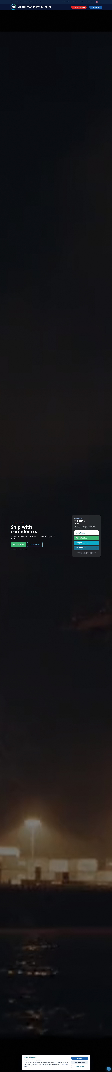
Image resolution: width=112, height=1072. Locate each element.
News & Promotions (16, 2)
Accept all (79, 1058)
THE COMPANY (65, 2)
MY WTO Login (96, 7)
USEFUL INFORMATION (87, 2)
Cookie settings (80, 1066)
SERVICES (74, 2)
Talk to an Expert (35, 544)
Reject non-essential (79, 1062)
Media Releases (28, 2)
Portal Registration (80, 7)
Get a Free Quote (18, 544)
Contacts (38, 2)
